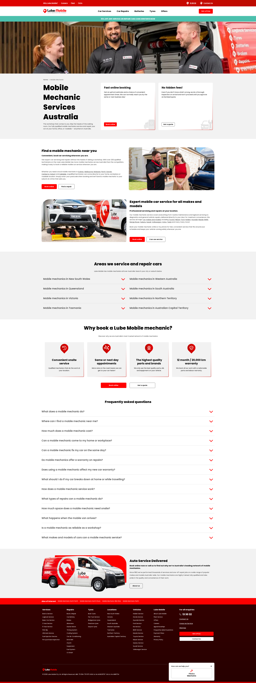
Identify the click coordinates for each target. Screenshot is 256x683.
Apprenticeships (159, 627)
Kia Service (136, 627)
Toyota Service (138, 636)
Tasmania (110, 630)
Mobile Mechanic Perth (131, 601)
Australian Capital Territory (116, 636)
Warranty (157, 636)
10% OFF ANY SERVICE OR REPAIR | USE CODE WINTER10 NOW (128, 18)
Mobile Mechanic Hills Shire (111, 601)
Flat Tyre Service (94, 617)
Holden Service (138, 614)
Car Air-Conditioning (74, 636)
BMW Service (137, 630)
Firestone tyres (93, 623)
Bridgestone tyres (94, 620)
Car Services (104, 11)
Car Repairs (123, 11)
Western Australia (113, 627)
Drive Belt (70, 640)
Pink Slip (45, 630)
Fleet (73, 3)
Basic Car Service (48, 620)
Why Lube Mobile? (50, 3)
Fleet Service (158, 617)
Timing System (72, 630)
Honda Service (138, 617)
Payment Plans (159, 633)
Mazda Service (138, 633)
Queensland (111, 620)
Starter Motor (71, 627)
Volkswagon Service (140, 649)
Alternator (70, 623)
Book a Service (47, 614)
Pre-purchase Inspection (51, 640)
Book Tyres (92, 614)
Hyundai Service (138, 620)
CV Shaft (70, 653)
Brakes (69, 620)
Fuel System (71, 649)
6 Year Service (47, 627)
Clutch (69, 643)
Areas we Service (186, 623)
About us (136, 586)
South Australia (112, 623)
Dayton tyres (92, 627)
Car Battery (71, 617)
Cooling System (72, 633)
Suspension (71, 646)
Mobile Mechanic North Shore (90, 601)
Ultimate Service (48, 633)
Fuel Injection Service (49, 636)
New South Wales (113, 614)
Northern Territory (113, 633)
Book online (110, 124)
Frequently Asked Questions (163, 630)
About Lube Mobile (160, 614)
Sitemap (182, 628)
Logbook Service (48, 617)
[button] (128, 411)
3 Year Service (47, 623)
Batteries (139, 11)
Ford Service (137, 623)
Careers (64, 3)
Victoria (110, 617)
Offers (164, 11)
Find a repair (66, 186)
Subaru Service (138, 643)
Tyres (152, 11)
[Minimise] (211, 666)
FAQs (80, 3)
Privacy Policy (158, 640)
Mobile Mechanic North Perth (68, 601)
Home (45, 80)
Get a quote (168, 124)
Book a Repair (71, 614)
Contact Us (208, 3)
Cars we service (155, 239)
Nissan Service (138, 640)
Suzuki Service (138, 646)
